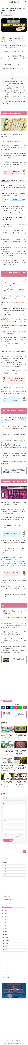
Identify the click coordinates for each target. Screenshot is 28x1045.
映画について (7, 896)
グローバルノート (8, 58)
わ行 (5, 893)
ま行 (5, 884)
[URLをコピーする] (25, 707)
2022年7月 (5, 916)
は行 (5, 881)
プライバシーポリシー (11, 1040)
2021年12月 (6, 937)
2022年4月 (5, 925)
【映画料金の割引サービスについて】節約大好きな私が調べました (18, 660)
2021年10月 (6, 943)
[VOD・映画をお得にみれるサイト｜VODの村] (14, 2)
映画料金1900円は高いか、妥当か (13, 81)
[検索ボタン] (26, 2)
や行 (5, 887)
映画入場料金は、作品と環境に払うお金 (15, 101)
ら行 (5, 890)
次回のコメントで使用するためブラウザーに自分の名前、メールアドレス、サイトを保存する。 (14, 835)
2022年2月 (5, 931)
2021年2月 (5, 968)
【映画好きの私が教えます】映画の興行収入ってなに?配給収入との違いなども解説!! (18, 471)
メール (4, 825)
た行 (5, 874)
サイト (4, 830)
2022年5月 (5, 922)
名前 (4, 820)
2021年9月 (5, 946)
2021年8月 (5, 949)
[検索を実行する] (24, 851)
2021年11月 (6, 940)
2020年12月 (6, 974)
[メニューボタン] (2, 2)
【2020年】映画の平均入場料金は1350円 (15, 91)
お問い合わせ (18, 1040)
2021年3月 (5, 965)
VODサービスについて (9, 862)
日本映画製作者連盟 (6, 296)
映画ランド (10, 145)
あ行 (5, 865)
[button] (3, 707)
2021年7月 (5, 953)
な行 (5, 878)
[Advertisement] (14, 682)
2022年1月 (5, 934)
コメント (5, 803)
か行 (5, 868)
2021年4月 (5, 962)
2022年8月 (5, 913)
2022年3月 (5, 928)
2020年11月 (6, 977)
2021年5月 (5, 959)
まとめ (6, 103)
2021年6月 (5, 956)
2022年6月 (5, 919)
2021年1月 (5, 971)
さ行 (5, 871)
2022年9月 (5, 910)
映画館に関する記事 (7, 15)
